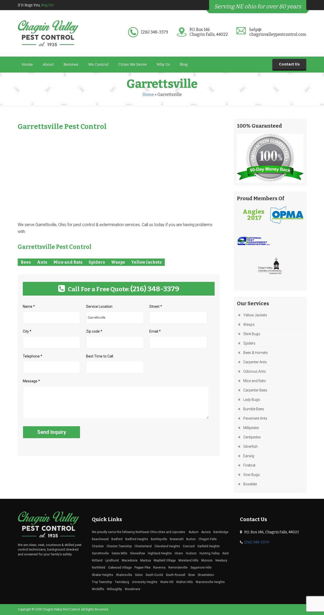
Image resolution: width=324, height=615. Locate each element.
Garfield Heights (208, 546)
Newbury (221, 560)
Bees (26, 262)
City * (27, 331)
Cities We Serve (132, 64)
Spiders (97, 262)
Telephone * (32, 356)
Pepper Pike (142, 567)
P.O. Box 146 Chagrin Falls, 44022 (209, 32)
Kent (225, 553)
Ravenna (159, 567)
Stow (191, 575)
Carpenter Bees (255, 390)
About (48, 64)
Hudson (191, 553)
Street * (155, 306)
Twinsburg (122, 582)
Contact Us (289, 64)
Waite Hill (166, 582)
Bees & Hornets (255, 353)
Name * (29, 306)
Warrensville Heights (210, 582)
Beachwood (100, 539)
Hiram (179, 553)
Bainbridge (220, 532)
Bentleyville (159, 539)
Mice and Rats (68, 262)
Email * (155, 331)
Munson (207, 560)
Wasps (118, 262)
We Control (98, 64)
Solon (139, 575)
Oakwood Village (120, 567)
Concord (189, 546)
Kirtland (97, 560)
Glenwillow (137, 553)
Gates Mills (119, 553)
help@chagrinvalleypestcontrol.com (277, 32)
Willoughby (114, 589)
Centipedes (252, 437)
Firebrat (249, 465)
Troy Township (102, 582)
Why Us (163, 64)
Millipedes (251, 428)
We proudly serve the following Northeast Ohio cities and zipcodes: (139, 532)
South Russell (175, 575)
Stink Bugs (251, 334)
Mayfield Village (165, 560)
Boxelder (250, 484)
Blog (184, 64)
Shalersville (124, 575)
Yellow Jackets (146, 262)
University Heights (144, 582)
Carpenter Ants (255, 362)
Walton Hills (184, 582)
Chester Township (119, 546)
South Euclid (154, 575)
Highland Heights (160, 553)
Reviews (71, 64)
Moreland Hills (188, 560)
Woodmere (132, 589)
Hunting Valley (209, 553)
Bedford (117, 539)
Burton (191, 539)
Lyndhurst (112, 560)
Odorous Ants (254, 371)
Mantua (145, 560)
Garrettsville (100, 553)
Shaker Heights (102, 575)
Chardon (98, 546)
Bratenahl (177, 539)
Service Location (99, 306)
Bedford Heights (136, 539)
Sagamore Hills (201, 567)
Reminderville (178, 567)
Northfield (98, 567)
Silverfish (250, 447)
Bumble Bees (253, 409)
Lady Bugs (251, 400)
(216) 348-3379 (154, 32)
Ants (42, 262)
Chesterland (143, 546)
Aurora (206, 532)
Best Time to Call (99, 356)
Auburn (193, 532)
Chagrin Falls (207, 539)
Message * (31, 381)
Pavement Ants (255, 418)
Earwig (248, 456)
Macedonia (129, 560)
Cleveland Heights (167, 546)
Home (27, 64)
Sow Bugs (251, 475)
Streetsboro (206, 575)
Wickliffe (98, 589)
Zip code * (94, 331)
